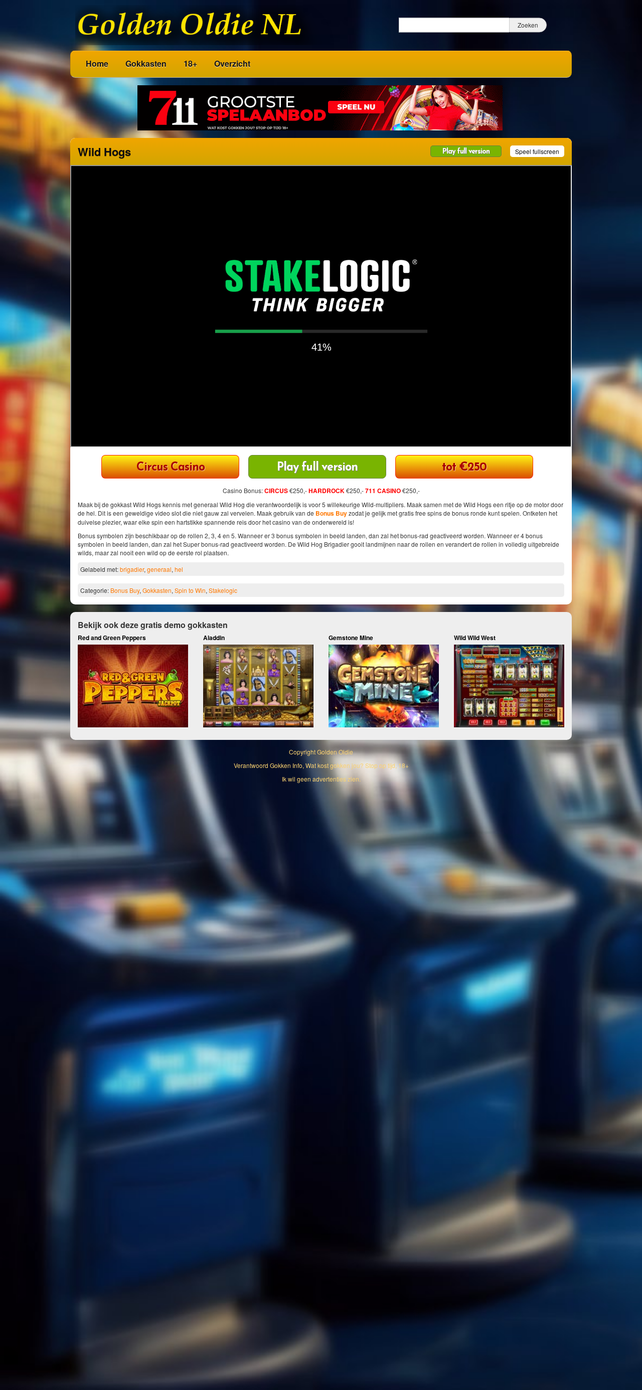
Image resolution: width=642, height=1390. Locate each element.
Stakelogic (223, 590)
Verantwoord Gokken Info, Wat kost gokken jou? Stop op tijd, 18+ (321, 765)
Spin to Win (190, 590)
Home (97, 63)
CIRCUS (276, 490)
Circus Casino (170, 468)
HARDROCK (326, 490)
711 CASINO (383, 490)
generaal (159, 569)
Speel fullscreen (537, 151)
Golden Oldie (335, 751)
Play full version (466, 152)
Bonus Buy (331, 513)
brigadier (132, 569)
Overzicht (232, 63)
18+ (190, 63)
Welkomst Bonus (464, 468)
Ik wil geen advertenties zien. (321, 779)
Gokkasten (146, 63)
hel (179, 569)
